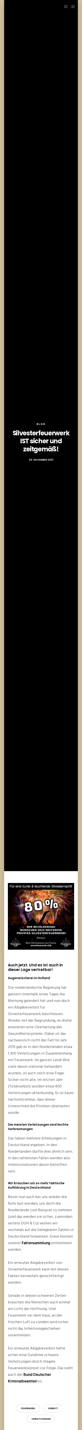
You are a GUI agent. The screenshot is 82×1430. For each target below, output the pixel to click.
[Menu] (71, 6)
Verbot (53, 1408)
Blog (41, 424)
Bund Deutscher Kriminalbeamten (29, 1377)
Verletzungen (41, 1419)
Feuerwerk (28, 1408)
